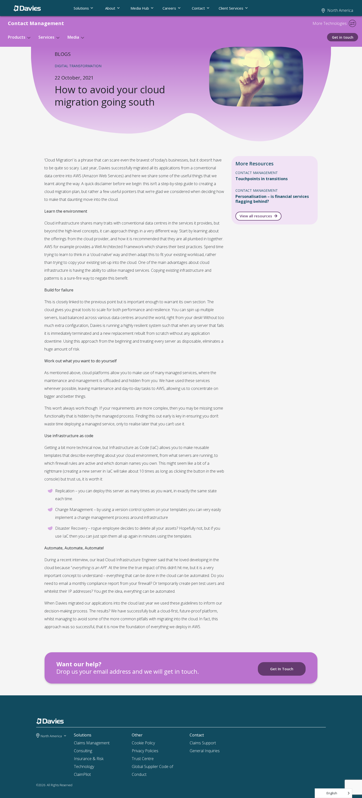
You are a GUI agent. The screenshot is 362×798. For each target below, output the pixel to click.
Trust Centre (143, 758)
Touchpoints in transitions (261, 178)
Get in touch (342, 37)
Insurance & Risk (88, 758)
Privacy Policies (145, 750)
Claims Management (92, 743)
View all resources (256, 215)
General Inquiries (205, 750)
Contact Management (36, 23)
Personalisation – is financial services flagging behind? (272, 199)
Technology (84, 766)
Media (73, 37)
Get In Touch (281, 668)
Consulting (83, 750)
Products (16, 37)
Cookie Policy (143, 743)
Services (46, 37)
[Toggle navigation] (352, 23)
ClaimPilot (82, 774)
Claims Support (203, 743)
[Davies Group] (51, 722)
